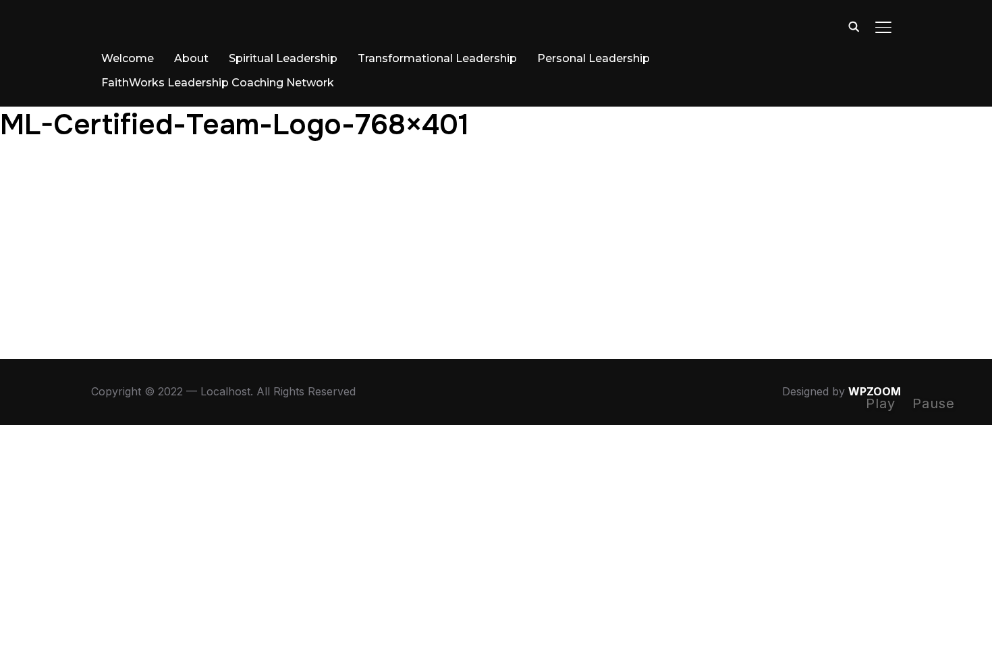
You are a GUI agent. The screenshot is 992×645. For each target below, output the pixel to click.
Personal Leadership (593, 58)
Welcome (127, 58)
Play (880, 403)
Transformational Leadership (437, 58)
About (191, 58)
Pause (933, 403)
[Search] (853, 25)
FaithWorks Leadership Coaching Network (217, 82)
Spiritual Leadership (283, 58)
